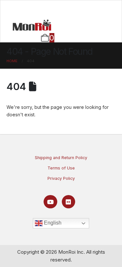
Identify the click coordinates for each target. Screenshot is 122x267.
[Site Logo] (31, 25)
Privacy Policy (61, 178)
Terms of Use (61, 168)
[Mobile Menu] (61, 9)
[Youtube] (50, 201)
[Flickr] (68, 201)
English (52, 223)
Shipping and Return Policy (61, 157)
